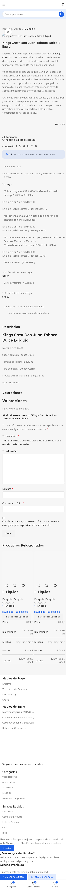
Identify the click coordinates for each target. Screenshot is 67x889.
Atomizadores (9, 782)
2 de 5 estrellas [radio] (28, 440)
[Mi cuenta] (63, 5)
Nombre (7, 489)
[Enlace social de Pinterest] (24, 146)
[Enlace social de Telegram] (36, 146)
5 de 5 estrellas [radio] (20, 444)
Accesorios (7, 787)
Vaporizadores (9, 776)
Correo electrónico (13, 503)
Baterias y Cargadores (13, 798)
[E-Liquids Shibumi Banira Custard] (17, 565)
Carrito (5, 827)
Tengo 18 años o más (13, 876)
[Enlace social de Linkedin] (28, 146)
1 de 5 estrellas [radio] (10, 440)
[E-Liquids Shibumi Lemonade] (49, 565)
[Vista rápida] (15, 585)
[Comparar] (6, 585)
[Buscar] (61, 14)
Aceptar (7, 848)
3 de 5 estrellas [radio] (45, 440)
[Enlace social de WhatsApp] (32, 146)
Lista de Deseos (10, 822)
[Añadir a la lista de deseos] (23, 585)
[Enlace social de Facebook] (16, 146)
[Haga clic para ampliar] (8, 31)
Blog (4, 832)
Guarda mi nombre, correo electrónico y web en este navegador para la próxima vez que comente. (30, 523)
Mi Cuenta (7, 811)
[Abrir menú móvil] (4, 5)
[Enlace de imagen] (25, 748)
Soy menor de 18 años (42, 876)
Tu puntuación (10, 436)
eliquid (22, 75)
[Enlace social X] (20, 146)
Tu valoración (10, 451)
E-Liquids (16, 28)
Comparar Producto (12, 816)
